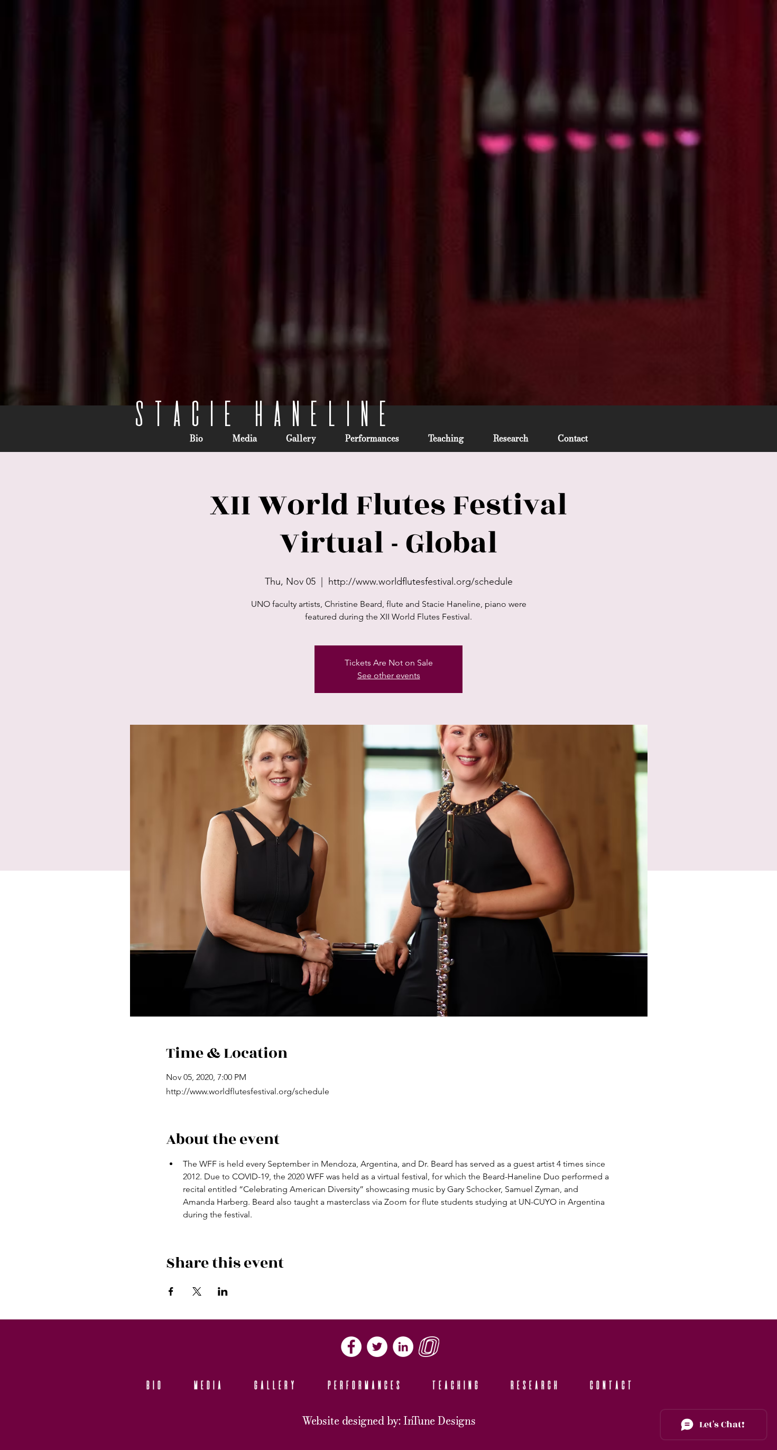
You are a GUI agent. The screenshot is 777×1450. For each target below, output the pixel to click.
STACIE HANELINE (261, 413)
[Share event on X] (197, 1291)
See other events (388, 675)
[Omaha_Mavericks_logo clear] (429, 1346)
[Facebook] (351, 1346)
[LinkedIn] (403, 1346)
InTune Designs (439, 1421)
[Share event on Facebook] (171, 1291)
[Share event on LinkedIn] (223, 1291)
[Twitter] (377, 1346)
